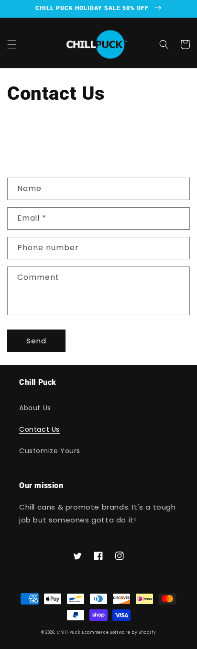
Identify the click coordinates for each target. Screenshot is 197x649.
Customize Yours (49, 451)
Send (36, 341)
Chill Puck (69, 632)
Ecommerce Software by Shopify (119, 632)
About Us (35, 408)
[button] (11, 44)
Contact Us (39, 429)
